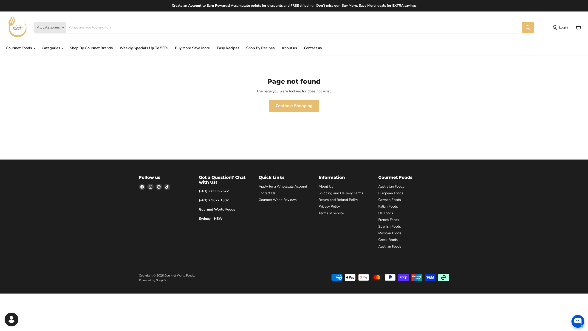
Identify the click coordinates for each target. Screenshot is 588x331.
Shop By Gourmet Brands (91, 48)
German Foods (389, 199)
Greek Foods (388, 239)
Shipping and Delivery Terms (341, 193)
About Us (326, 186)
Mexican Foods (389, 233)
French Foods (388, 219)
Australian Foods (391, 186)
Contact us (313, 48)
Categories (51, 48)
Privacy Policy (329, 206)
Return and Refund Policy (338, 199)
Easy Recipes (228, 48)
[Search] (528, 27)
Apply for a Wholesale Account (283, 186)
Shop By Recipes (260, 48)
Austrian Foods (389, 246)
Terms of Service (331, 213)
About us (289, 48)
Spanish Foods (389, 226)
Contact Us (267, 193)
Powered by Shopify (152, 280)
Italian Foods (388, 206)
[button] (561, 27)
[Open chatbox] (577, 321)
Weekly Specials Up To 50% (144, 48)
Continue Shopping (294, 105)
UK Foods (385, 213)
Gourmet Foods (19, 48)
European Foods (390, 193)
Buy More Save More (192, 48)
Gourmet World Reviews (278, 199)
